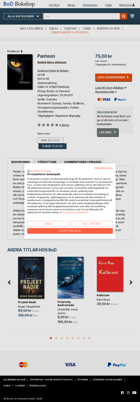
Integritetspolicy (103, 168)
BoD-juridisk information (74, 212)
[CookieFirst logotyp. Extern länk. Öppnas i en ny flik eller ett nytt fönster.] (39, 171)
